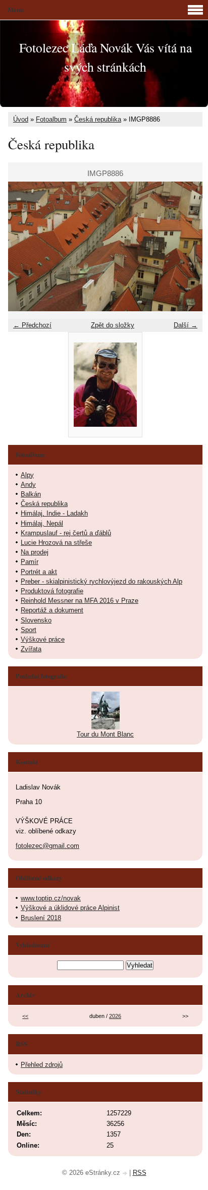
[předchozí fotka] (24, 247)
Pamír (29, 561)
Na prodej (34, 552)
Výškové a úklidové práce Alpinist (70, 908)
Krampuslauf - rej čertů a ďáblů (66, 533)
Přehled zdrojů (42, 1064)
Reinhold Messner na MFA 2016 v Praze (79, 600)
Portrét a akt (39, 572)
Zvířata (31, 649)
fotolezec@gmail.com (47, 845)
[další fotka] (186, 247)
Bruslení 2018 (41, 918)
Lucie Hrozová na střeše (56, 542)
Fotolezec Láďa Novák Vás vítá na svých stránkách (105, 57)
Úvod (20, 119)
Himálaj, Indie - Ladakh (54, 513)
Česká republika (97, 119)
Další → (185, 325)
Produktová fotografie (52, 591)
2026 (115, 1016)
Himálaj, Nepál (42, 523)
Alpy (27, 475)
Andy (28, 484)
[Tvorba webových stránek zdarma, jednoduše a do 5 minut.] (125, 1173)
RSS (139, 1172)
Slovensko (36, 620)
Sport (28, 630)
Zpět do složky (112, 325)
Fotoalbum (51, 119)
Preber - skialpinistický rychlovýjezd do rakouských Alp (101, 581)
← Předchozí (32, 325)
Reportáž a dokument (52, 610)
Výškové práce (43, 639)
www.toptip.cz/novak (51, 898)
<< (25, 1016)
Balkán (31, 494)
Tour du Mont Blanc (105, 734)
